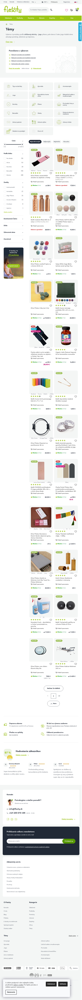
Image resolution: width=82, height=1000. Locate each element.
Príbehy (6, 918)
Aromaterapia (45, 955)
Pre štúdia (44, 948)
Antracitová (36, 259)
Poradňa (9, 881)
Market (14, 175)
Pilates (6, 951)
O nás (5, 2)
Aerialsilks (14, 191)
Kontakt (12, 2)
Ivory (45, 573)
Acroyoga (7, 941)
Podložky (32, 911)
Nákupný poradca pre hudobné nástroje (23, 58)
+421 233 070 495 (17, 813)
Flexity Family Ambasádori (14, 877)
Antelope (14, 204)
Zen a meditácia (8, 955)
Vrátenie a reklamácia (23, 2)
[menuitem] (9, 18)
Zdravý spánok (8, 958)
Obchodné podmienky (13, 871)
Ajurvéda (6, 944)
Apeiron (14, 208)
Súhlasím (63, 984)
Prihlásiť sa (69, 841)
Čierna (39, 170)
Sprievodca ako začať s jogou (20, 64)
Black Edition (64, 661)
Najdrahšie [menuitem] (57, 141)
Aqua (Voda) (64, 573)
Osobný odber (8, 928)
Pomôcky (32, 914)
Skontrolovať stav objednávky (16, 891)
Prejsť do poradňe (14, 68)
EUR (45, 2)
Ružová (45, 170)
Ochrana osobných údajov (15, 874)
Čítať (9, 42)
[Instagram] (12, 819)
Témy (30, 928)
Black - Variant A (39, 347)
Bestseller (14, 171)
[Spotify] (16, 819)
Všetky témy (72, 935)
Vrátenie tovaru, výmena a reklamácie (18, 867)
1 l (40, 617)
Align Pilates (14, 195)
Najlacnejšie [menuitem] (47, 141)
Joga (5, 948)
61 (59, 696)
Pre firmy (9, 884)
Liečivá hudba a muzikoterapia (50, 944)
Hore (54, 703)
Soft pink (64, 214)
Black (58, 214)
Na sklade (14, 158)
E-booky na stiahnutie (10, 921)
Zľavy (31, 925)
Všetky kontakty (67, 819)
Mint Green (34, 438)
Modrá (43, 259)
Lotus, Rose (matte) (39, 482)
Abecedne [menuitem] (66, 141)
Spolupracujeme (9, 925)
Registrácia (67, 2)
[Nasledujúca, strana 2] (53, 696)
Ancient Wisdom (14, 200)
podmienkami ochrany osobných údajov (37, 847)
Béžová (33, 170)
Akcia (14, 162)
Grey (70, 214)
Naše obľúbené (45, 958)
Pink (41, 529)
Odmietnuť (51, 984)
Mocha (36, 529)
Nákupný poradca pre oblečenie (21, 61)
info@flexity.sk (15, 809)
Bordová (68, 303)
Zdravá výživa (45, 941)
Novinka (14, 167)
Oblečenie (32, 907)
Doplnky (31, 921)
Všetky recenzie (21, 755)
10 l (44, 617)
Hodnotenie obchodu (13, 888)
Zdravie (31, 918)
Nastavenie (11, 992)
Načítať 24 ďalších (53, 688)
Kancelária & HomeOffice (48, 951)
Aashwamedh (14, 187)
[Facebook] (8, 819)
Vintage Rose (43, 438)
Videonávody (37, 68)
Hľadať (51, 10)
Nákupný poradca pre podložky (20, 54)
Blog (5, 914)
